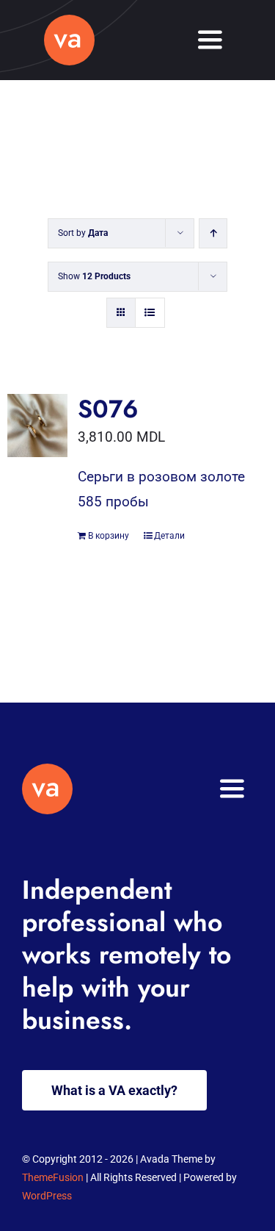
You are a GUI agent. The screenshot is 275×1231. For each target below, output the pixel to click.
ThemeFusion (53, 1177)
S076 (108, 409)
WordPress (47, 1196)
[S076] (37, 426)
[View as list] (150, 312)
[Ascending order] (213, 233)
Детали (169, 536)
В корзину (108, 536)
